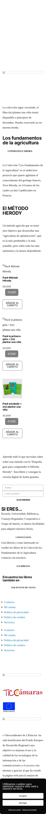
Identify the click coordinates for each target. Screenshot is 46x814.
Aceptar (23, 796)
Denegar (23, 803)
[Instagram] (4, 661)
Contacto (9, 602)
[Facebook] (11, 661)
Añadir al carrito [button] (12, 304)
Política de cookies (14, 810)
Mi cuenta (9, 607)
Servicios (9, 622)
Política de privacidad (29, 810)
